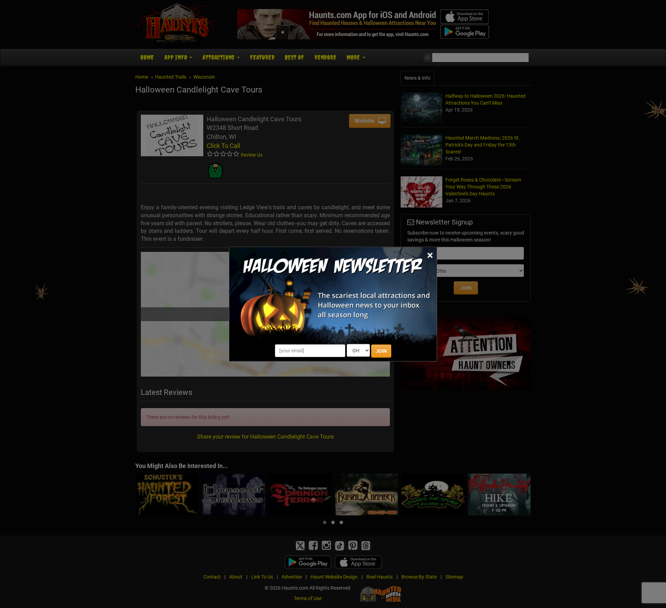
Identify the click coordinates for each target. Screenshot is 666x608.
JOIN (381, 351)
